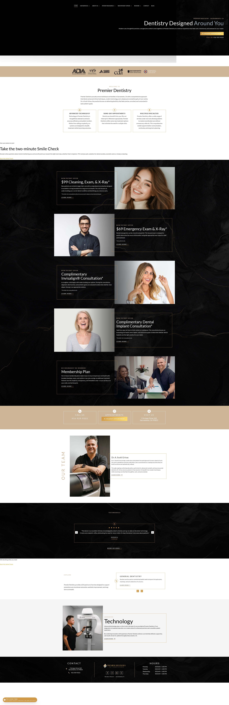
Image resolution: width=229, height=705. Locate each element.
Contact (146, 6)
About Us (95, 6)
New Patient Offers (124, 6)
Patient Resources (108, 6)
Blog (152, 6)
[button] (76, 532)
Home (76, 6)
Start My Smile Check (6, 158)
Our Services (84, 6)
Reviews (136, 6)
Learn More (124, 585)
